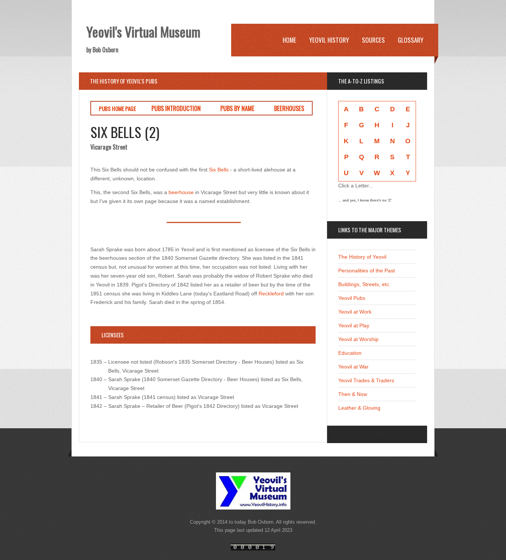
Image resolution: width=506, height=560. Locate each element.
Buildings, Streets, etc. (364, 284)
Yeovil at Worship (358, 339)
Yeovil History (329, 40)
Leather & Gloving (359, 408)
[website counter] (253, 549)
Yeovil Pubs (351, 298)
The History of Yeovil (362, 257)
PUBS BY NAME (237, 108)
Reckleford (271, 294)
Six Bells (219, 170)
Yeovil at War (353, 367)
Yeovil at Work (355, 312)
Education (350, 353)
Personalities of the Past (366, 271)
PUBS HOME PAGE (117, 108)
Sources (373, 40)
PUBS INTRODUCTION (176, 108)
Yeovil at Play (353, 325)
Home (289, 40)
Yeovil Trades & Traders (366, 380)
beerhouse (181, 192)
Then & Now (352, 394)
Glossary (410, 40)
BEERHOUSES (289, 108)
